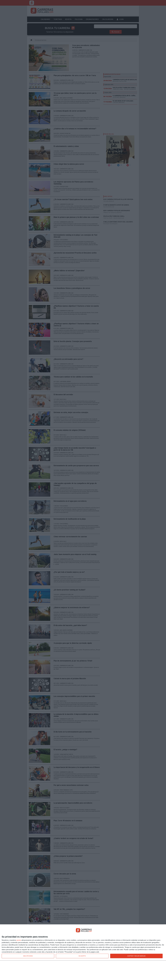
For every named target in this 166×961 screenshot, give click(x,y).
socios (18, 940)
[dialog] (83, 942)
